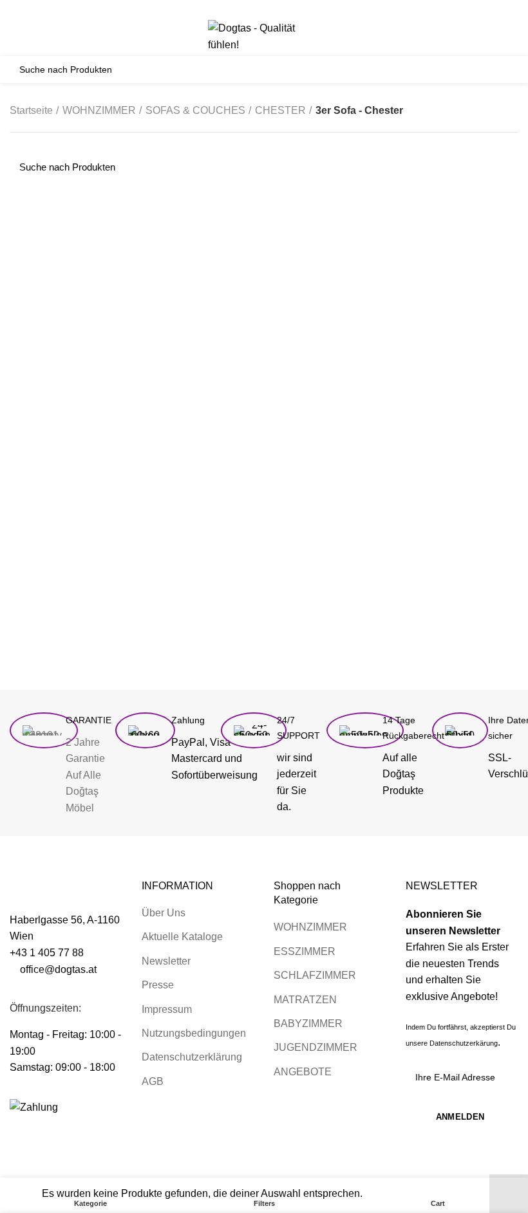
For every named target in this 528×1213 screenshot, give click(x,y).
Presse (158, 984)
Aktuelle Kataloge (182, 936)
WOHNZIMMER (99, 110)
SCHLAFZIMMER (315, 975)
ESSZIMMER (304, 951)
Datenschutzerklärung (192, 1056)
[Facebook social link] (234, 8)
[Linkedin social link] (279, 8)
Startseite (31, 110)
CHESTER (280, 110)
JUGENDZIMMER (315, 1047)
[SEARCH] (501, 69)
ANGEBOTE (303, 1071)
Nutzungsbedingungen (194, 1033)
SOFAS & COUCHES (195, 110)
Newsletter (166, 961)
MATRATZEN (305, 999)
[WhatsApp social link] (294, 8)
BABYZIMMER (308, 1023)
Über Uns (163, 912)
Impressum (167, 1009)
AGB (153, 1081)
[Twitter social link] (249, 8)
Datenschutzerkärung (463, 1043)
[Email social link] (264, 8)
